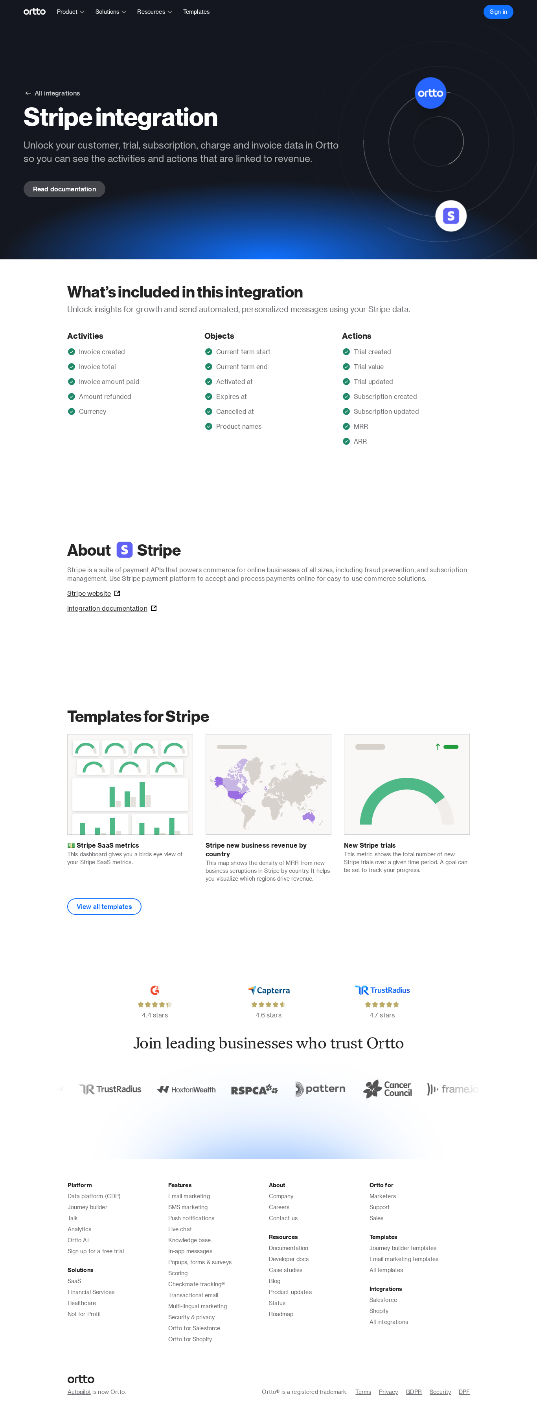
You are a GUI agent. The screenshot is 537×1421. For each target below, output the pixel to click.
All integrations (389, 1321)
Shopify (379, 1310)
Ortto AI (78, 1240)
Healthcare (82, 1303)
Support (380, 1207)
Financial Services (91, 1292)
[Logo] (38, 12)
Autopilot (79, 1391)
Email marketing (189, 1196)
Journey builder (87, 1207)
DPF (464, 1391)
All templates (386, 1270)
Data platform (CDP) (94, 1196)
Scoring (178, 1273)
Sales (377, 1218)
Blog (275, 1281)
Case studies (286, 1270)
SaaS (74, 1281)
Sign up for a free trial (96, 1251)
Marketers (383, 1196)
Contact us (283, 1218)
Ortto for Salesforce (194, 1328)
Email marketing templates (404, 1259)
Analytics (79, 1229)
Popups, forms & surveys (200, 1262)
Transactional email (193, 1295)
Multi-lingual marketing (197, 1306)
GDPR (414, 1391)
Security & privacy (191, 1317)
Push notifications (191, 1218)
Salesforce (383, 1299)
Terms (363, 1391)
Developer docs (289, 1259)
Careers (279, 1207)
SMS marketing (188, 1207)
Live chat (180, 1229)
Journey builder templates (403, 1248)
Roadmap (281, 1314)
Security (440, 1391)
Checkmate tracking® (196, 1284)
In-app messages (190, 1251)
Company (281, 1196)
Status (277, 1303)
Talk (73, 1218)
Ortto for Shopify (190, 1339)
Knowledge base (189, 1240)
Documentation (289, 1248)
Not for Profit (84, 1314)
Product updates (290, 1292)
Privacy (388, 1391)
